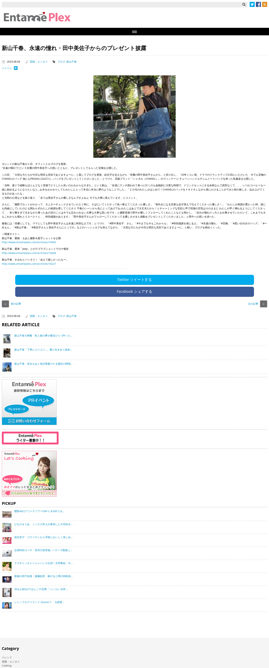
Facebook (258, 4)
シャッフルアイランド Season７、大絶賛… (39, 602)
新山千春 (71, 61)
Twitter (252, 4)
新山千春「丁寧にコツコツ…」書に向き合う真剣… (43, 349)
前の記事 (13, 303)
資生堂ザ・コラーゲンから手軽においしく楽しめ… (43, 537)
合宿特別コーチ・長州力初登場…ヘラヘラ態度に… (43, 550)
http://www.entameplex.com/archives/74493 (29, 242)
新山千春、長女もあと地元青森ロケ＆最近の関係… (43, 363)
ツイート (7, 68)
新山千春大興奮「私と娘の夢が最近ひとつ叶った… (43, 335)
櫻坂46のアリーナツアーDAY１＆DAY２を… (39, 511)
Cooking (7, 665)
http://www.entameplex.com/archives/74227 (29, 263)
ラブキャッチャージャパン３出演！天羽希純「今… (43, 563)
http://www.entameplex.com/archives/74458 (29, 253)
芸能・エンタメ (39, 61)
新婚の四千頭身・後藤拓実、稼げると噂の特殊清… (43, 576)
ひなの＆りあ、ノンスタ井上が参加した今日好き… (43, 524)
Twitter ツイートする (134, 279)
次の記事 (256, 303)
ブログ (61, 61)
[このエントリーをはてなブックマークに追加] (16, 69)
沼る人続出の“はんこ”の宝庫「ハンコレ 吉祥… (41, 589)
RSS (264, 4)
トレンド (7, 657)
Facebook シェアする (134, 291)
